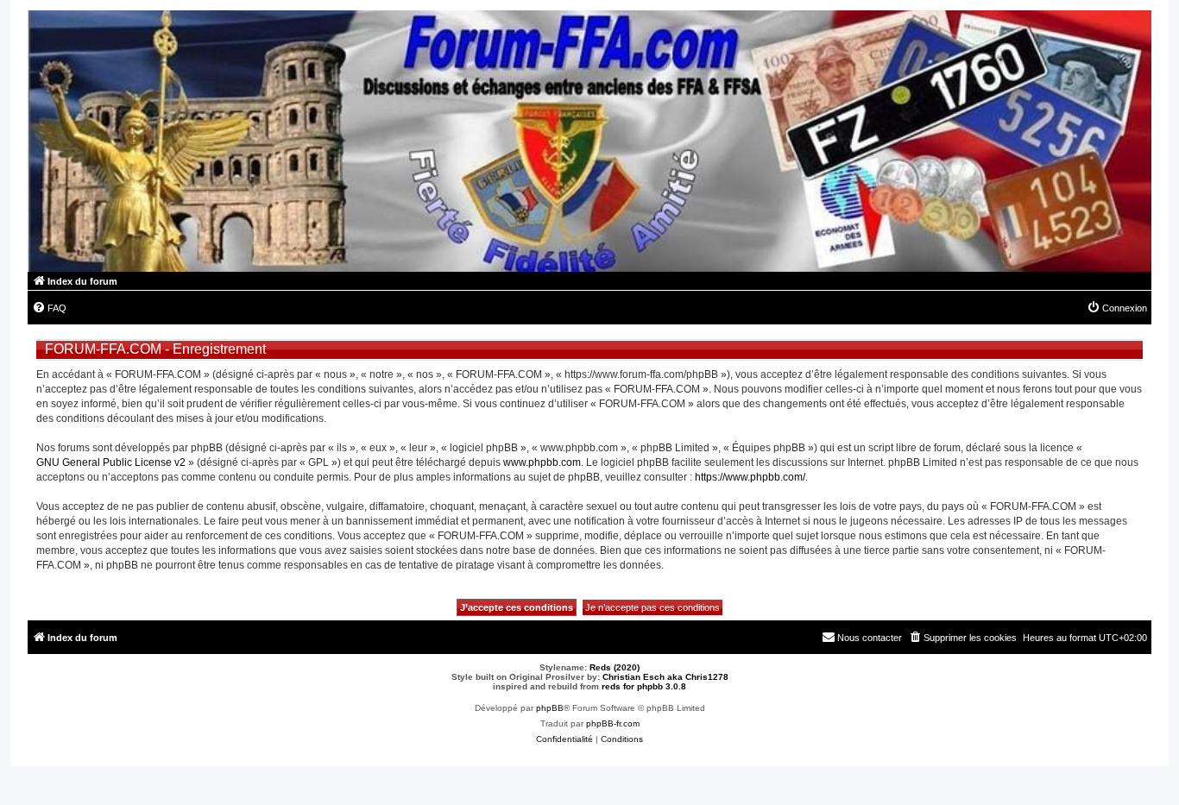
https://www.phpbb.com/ (750, 477)
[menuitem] (49, 308)
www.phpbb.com (542, 462)
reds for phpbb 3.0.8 (644, 686)
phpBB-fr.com (613, 723)
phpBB (550, 708)
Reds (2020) (615, 667)
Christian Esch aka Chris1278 (665, 677)
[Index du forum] (589, 141)
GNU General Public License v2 (111, 462)
